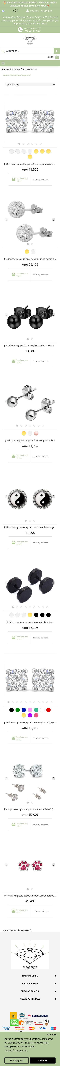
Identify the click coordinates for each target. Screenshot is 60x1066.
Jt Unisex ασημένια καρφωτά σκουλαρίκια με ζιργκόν (30, 722)
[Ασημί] (33, 253)
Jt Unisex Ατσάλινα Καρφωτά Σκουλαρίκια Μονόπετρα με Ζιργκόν (30, 164)
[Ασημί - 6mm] (30, 153)
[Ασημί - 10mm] (18, 616)
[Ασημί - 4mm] (18, 153)
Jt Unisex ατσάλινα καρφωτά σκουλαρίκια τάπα (30, 622)
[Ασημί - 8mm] (11, 616)
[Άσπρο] (42, 711)
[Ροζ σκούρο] (36, 717)
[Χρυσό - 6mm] (30, 158)
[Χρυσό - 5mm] (48, 153)
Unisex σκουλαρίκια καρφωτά (23, 69)
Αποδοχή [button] (43, 1060)
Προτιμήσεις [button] (16, 1060)
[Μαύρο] (11, 711)
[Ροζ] (30, 711)
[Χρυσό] (27, 253)
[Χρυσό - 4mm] (42, 153)
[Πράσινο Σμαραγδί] (36, 711)
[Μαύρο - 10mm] (42, 616)
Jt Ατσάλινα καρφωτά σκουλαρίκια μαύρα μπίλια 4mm (30, 345)
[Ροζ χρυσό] (36, 435)
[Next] (53, 119)
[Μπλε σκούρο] (24, 711)
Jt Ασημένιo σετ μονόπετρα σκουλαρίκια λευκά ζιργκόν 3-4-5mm (30, 809)
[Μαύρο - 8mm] (36, 616)
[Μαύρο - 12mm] (48, 616)
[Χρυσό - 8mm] (30, 616)
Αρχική (5, 69)
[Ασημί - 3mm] (11, 153)
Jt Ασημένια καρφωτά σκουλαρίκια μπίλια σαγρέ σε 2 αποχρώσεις (30, 258)
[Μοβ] (30, 717)
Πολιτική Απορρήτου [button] (16, 1050)
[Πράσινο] (18, 711)
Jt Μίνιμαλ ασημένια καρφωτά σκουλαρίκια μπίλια (30, 440)
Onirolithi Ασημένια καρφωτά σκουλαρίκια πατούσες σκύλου (30, 895)
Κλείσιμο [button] (51, 1034)
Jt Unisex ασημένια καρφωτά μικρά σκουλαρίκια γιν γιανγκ (30, 527)
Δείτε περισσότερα (40, 179)
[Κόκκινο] (48, 711)
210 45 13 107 (32, 31)
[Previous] (6, 119)
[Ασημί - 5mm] (24, 153)
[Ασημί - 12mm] (24, 616)
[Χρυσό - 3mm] (36, 153)
